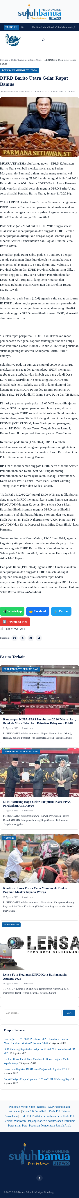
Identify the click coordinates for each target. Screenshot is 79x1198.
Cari (69, 1012)
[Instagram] (39, 1178)
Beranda (4, 59)
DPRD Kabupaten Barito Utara (26, 59)
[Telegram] (39, 638)
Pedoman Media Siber (22, 1106)
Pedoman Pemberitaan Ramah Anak (50, 1125)
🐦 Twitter (61, 611)
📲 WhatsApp (12, 611)
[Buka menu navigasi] (52, 40)
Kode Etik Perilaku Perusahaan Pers (41, 1116)
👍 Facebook (38, 611)
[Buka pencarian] (43, 40)
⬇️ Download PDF (15, 622)
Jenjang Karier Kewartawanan (45, 1120)
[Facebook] (14, 638)
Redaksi (41, 1106)
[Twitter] (22, 638)
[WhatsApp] (31, 638)
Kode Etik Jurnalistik (34, 1111)
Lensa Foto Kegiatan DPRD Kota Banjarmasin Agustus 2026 (35, 1069)
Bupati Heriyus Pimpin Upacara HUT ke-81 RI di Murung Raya (37, 1079)
